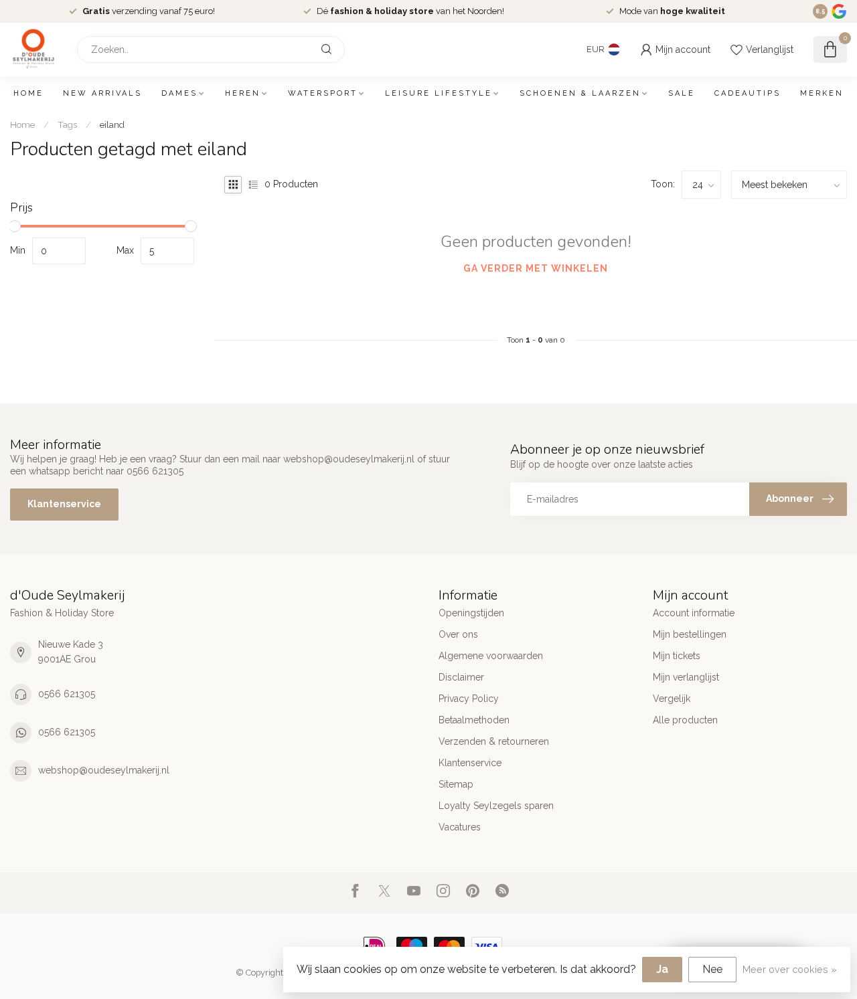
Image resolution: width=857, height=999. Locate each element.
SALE (681, 93)
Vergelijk (671, 698)
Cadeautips (747, 93)
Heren (242, 93)
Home (28, 93)
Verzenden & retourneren (494, 741)
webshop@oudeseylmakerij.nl (103, 770)
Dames (179, 93)
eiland (112, 124)
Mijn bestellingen (689, 634)
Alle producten (685, 720)
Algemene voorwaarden (491, 655)
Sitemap (456, 784)
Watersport (323, 93)
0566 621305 (66, 694)
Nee (712, 969)
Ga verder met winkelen (535, 268)
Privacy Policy (469, 698)
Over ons (458, 634)
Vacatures (460, 827)
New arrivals (102, 93)
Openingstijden (471, 613)
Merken (822, 93)
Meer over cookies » (790, 969)
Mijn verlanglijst (686, 677)
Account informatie (693, 613)
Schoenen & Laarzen (580, 93)
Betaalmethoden (474, 720)
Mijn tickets (676, 655)
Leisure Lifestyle (438, 93)
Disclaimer (461, 677)
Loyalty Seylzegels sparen (496, 805)
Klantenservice (64, 503)
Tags (67, 124)
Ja (662, 969)
